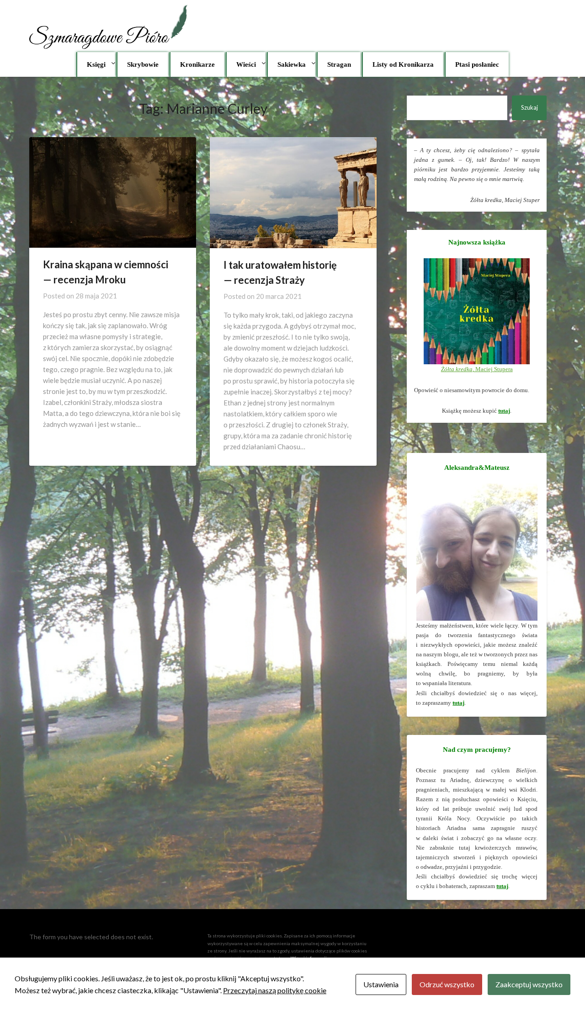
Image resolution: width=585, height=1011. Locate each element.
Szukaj (529, 107)
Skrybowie (143, 64)
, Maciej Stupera (477, 369)
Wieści (246, 64)
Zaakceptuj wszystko (529, 984)
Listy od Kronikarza (403, 64)
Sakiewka (291, 64)
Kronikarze (197, 64)
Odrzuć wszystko (447, 984)
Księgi (96, 64)
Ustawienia (381, 984)
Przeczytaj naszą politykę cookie (274, 990)
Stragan (339, 64)
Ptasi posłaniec (477, 64)
